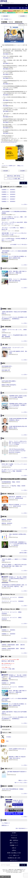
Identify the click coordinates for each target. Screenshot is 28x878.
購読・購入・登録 (23, 8)
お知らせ (14, 847)
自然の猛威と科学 (6, 370)
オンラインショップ (6, 665)
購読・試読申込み (14, 840)
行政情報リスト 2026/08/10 (8, 201)
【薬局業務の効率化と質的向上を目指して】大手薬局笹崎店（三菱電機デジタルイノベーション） (18, 405)
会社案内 (14, 832)
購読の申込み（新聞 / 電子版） (14, 175)
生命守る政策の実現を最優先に (9, 381)
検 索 (23, 183)
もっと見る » (24, 204)
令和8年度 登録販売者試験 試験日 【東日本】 (13, 644)
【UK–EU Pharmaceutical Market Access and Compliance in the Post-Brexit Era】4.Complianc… (17, 451)
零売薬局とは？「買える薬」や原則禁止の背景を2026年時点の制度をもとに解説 (18, 578)
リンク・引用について (14, 855)
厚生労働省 (5, 54)
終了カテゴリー (14, 860)
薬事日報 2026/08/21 (7, 519)
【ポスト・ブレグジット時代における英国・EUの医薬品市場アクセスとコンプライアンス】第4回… (18, 443)
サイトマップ (14, 835)
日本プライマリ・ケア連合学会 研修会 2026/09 (13, 485)
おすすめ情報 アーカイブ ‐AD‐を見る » (18, 244)
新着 (9, 8)
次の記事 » (23, 16)
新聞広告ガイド (5, 825)
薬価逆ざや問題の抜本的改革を (9, 384)
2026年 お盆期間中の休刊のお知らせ (17, 748)
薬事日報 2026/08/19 (7, 523)
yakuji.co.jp (4, 869)
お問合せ (14, 850)
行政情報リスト (7, 19)
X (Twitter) (8, 736)
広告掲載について (14, 845)
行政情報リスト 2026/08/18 (8, 196)
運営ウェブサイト (14, 842)
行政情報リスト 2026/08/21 (8, 189)
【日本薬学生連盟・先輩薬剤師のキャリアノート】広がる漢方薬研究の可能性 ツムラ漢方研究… (18, 544)
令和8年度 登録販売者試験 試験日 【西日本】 (13, 648)
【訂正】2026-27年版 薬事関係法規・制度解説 (12, 789)
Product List (14, 837)
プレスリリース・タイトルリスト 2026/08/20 (13, 601)
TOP (2, 19)
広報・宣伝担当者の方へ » (21, 828)
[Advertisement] (14, 298)
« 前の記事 (5, 16)
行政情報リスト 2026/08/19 (8, 194)
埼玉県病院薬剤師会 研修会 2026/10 (11, 482)
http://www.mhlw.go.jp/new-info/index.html (9, 142)
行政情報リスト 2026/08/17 (8, 199)
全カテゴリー (14, 8)
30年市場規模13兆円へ (7, 366)
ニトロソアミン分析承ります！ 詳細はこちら (13, 165)
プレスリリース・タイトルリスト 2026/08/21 (13, 597)
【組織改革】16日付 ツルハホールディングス (13, 347)
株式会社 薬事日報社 (14, 871)
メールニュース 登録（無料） (8, 668)
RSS (7, 741)
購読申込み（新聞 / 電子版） (8, 661)
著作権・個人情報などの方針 (14, 852)
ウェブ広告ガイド (6, 823)
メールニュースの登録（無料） (14, 178)
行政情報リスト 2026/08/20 (8, 192)
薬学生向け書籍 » (23, 552)
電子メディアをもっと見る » (21, 782)
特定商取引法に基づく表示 (14, 857)
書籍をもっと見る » (23, 780)
